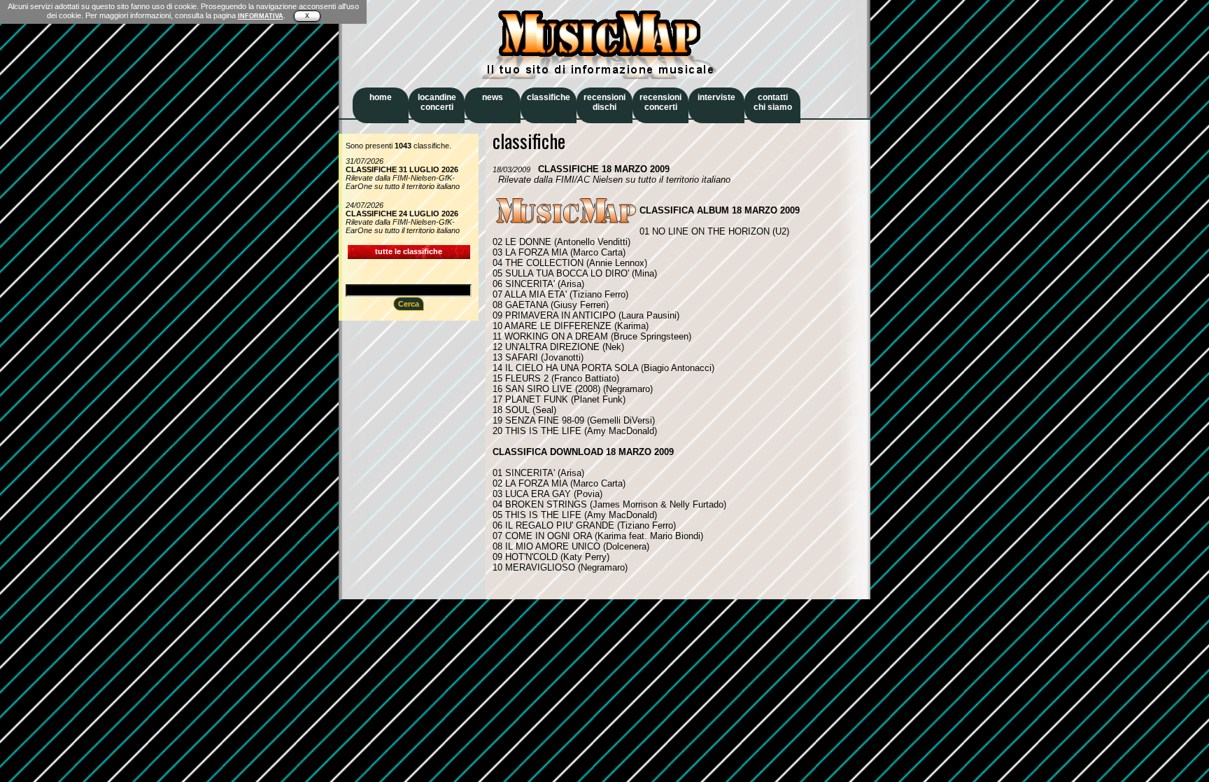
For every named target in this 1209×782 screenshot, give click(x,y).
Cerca (408, 304)
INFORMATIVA (260, 16)
